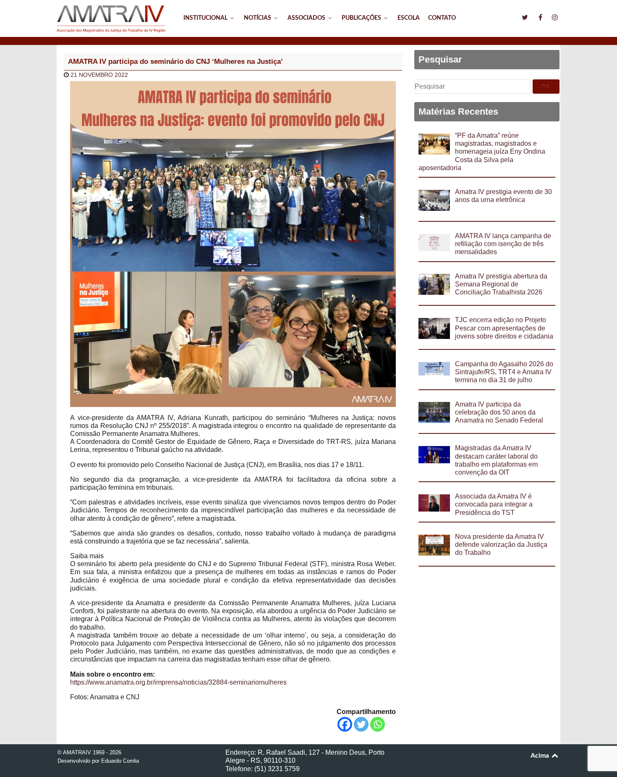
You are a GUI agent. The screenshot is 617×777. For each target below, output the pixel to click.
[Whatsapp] (377, 724)
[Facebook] (344, 724)
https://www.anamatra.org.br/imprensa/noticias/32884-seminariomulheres (178, 682)
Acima (541, 755)
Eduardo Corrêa (120, 761)
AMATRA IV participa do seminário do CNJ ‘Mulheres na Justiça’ (175, 62)
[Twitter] (361, 724)
